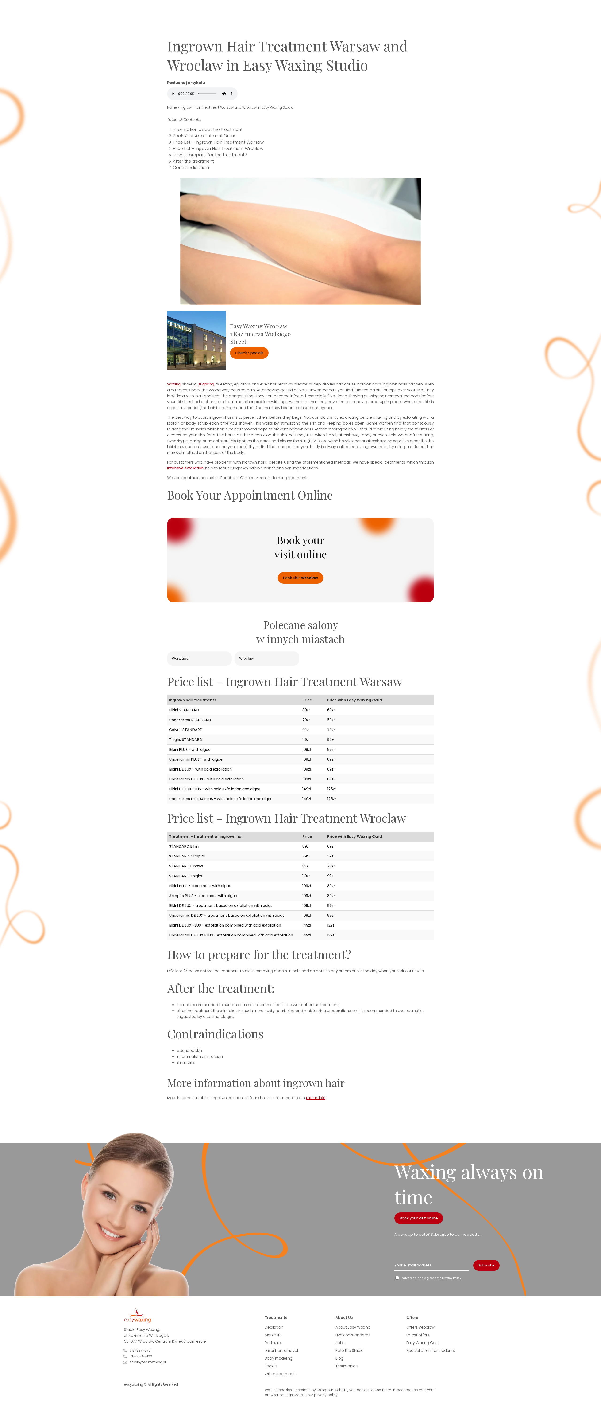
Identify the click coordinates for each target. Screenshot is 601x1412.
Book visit (300, 578)
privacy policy (326, 1394)
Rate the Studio (349, 1350)
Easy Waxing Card (364, 700)
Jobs (340, 1342)
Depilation (274, 1327)
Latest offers (417, 1335)
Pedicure (273, 1342)
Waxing (174, 384)
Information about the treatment (208, 129)
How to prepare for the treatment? (210, 155)
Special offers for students (430, 1350)
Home (172, 107)
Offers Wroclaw (420, 1327)
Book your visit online (419, 1218)
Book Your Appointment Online (204, 136)
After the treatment (193, 161)
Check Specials (249, 353)
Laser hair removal (281, 1350)
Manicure (273, 1335)
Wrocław (246, 658)
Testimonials (346, 1366)
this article (315, 1098)
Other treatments (281, 1374)
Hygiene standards (352, 1335)
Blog (339, 1358)
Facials (271, 1366)
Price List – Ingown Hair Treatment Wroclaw (218, 148)
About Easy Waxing (352, 1327)
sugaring (206, 384)
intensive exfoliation (185, 468)
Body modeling (279, 1358)
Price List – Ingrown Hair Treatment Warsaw (218, 142)
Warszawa (180, 658)
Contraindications (191, 167)
